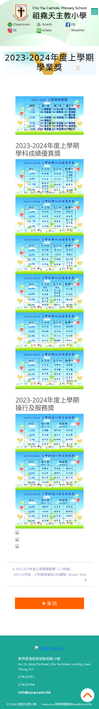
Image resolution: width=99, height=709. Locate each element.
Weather (77, 30)
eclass (46, 30)
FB (72, 24)
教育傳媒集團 (63, 704)
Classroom (21, 24)
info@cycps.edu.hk (34, 692)
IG (14, 30)
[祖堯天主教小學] (49, 648)
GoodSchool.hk (81, 704)
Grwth (46, 24)
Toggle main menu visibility (94, 11)
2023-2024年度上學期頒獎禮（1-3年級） (44, 569)
